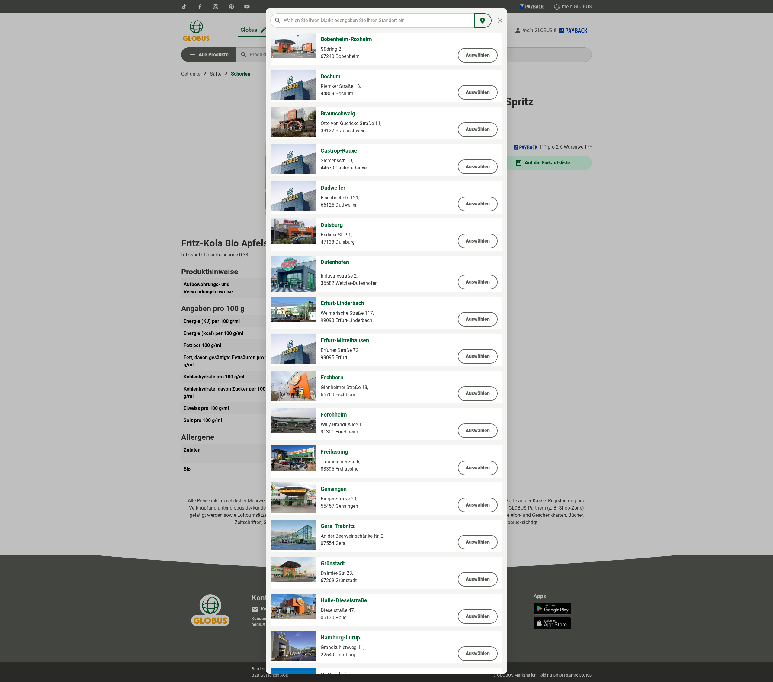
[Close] (500, 20)
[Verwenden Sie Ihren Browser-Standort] (483, 20)
